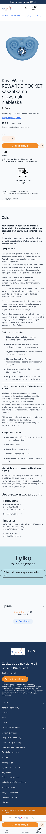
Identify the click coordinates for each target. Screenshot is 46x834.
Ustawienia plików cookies (13, 782)
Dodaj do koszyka (20, 146)
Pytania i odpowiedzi (11, 767)
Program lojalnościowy (11, 738)
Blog (4, 717)
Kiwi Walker (6, 108)
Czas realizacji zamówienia (13, 747)
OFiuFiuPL (5, 16)
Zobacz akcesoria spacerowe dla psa (21, 573)
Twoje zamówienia (10, 793)
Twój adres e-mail (9, 673)
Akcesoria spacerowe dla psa (32, 16)
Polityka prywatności (10, 777)
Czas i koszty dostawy (11, 742)
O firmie (5, 713)
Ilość (3, 135)
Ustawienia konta (9, 797)
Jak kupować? (8, 763)
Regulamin (6, 772)
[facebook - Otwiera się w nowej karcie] (34, 651)
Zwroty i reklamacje (10, 752)
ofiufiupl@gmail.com (12, 536)
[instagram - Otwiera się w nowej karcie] (29, 651)
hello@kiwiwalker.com (12, 514)
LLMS (4, 722)
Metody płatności (9, 733)
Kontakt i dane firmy (10, 708)
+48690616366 (10, 533)
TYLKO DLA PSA (16, 16)
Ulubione (6, 802)
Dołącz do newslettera (15, 679)
